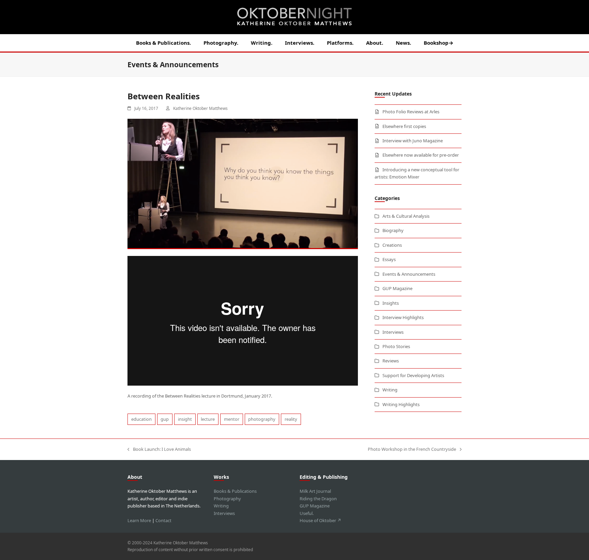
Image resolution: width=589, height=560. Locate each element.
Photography (227, 499)
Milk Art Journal (315, 491)
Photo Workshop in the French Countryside (412, 449)
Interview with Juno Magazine (412, 141)
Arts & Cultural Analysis (405, 216)
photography (261, 419)
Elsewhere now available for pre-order (420, 155)
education (141, 419)
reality (291, 419)
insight (185, 419)
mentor (231, 419)
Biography (393, 230)
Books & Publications (235, 491)
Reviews (390, 361)
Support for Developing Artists (413, 375)
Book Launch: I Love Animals (159, 449)
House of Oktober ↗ (320, 520)
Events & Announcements (408, 274)
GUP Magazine (397, 288)
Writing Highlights (401, 404)
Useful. (307, 513)
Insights (390, 303)
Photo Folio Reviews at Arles (410, 112)
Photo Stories (396, 346)
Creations (392, 245)
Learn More (139, 520)
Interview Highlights (403, 317)
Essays (389, 259)
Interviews (393, 332)
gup (165, 419)
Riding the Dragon (318, 499)
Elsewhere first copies (404, 126)
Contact (163, 520)
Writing (389, 390)
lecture (208, 419)
